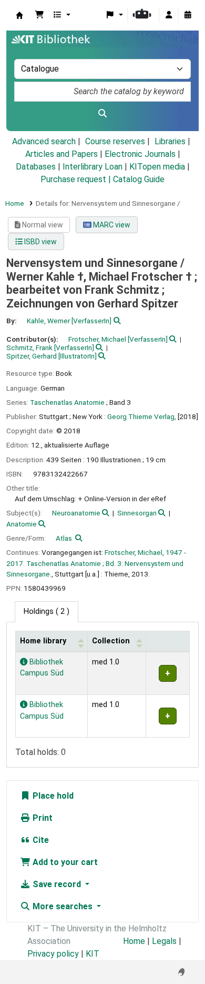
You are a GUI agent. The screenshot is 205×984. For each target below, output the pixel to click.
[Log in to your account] (169, 15)
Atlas (64, 538)
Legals (164, 941)
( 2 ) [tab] (46, 611)
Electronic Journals (140, 154)
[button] (39, 15)
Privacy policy (53, 954)
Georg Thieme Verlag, (141, 416)
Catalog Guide (139, 179)
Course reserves (115, 141)
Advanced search (44, 141)
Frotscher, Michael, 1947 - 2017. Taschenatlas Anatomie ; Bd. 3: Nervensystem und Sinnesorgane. (96, 563)
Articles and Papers (61, 154)
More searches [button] (62, 906)
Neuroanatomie (76, 513)
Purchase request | (76, 179)
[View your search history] (188, 15)
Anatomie (21, 524)
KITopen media (157, 167)
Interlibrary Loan (92, 167)
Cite (39, 840)
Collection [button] (111, 641)
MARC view (110, 225)
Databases (36, 167)
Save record (56, 884)
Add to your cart (64, 862)
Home (14, 203)
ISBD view (40, 241)
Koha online (19, 15)
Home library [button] (43, 641)
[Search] (102, 113)
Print (41, 818)
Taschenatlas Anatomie (67, 402)
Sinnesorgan (137, 513)
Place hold (52, 796)
